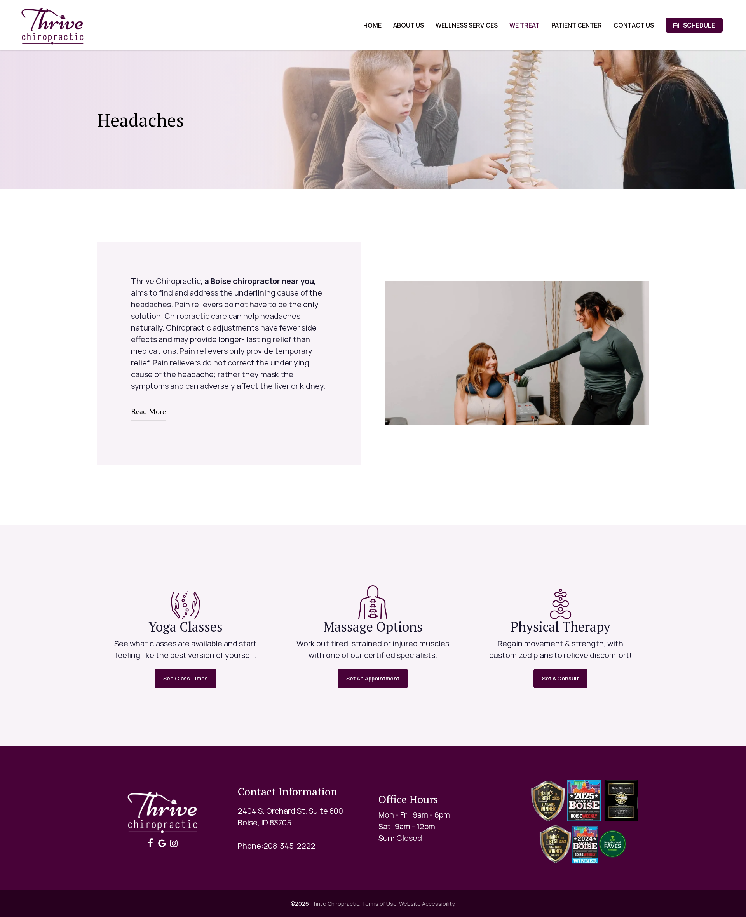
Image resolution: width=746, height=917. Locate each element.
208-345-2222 (289, 845)
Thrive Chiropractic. (335, 903)
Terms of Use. (380, 903)
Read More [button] (148, 411)
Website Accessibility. (427, 903)
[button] (185, 678)
